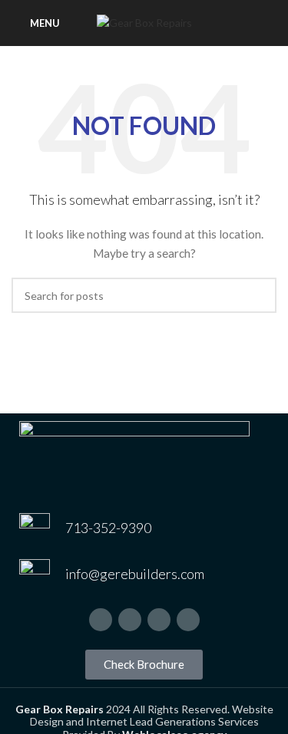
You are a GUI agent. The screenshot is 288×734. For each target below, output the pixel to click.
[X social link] (129, 619)
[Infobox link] (144, 528)
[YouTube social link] (188, 619)
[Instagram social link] (158, 619)
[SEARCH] (258, 295)
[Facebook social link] (100, 619)
